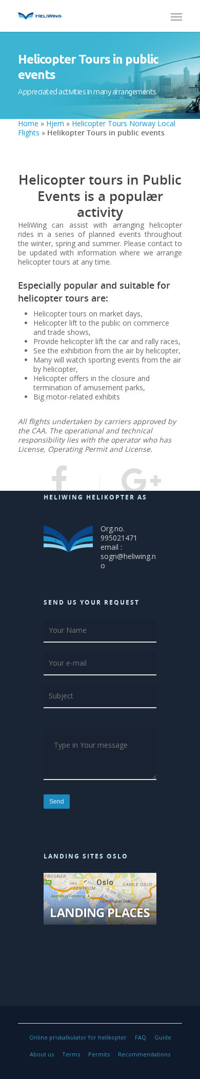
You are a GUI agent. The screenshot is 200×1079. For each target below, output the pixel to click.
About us (42, 1054)
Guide (162, 1037)
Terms (71, 1054)
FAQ (140, 1037)
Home (28, 123)
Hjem (55, 123)
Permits (99, 1054)
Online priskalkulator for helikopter (78, 1037)
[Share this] (59, 482)
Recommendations (144, 1054)
